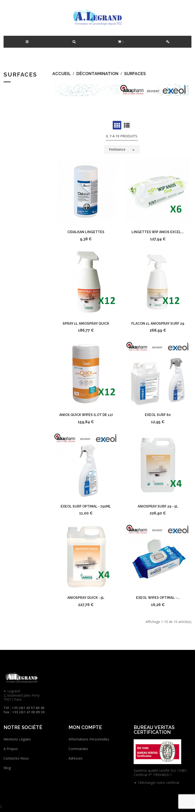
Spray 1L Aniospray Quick (86, 323)
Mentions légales (17, 739)
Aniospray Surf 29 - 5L (158, 506)
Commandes (78, 748)
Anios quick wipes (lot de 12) (86, 415)
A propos (11, 748)
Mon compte (85, 727)
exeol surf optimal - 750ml (86, 506)
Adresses (75, 758)
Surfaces (20, 74)
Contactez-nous (16, 758)
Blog (7, 768)
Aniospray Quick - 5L (85, 598)
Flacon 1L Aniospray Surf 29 (157, 323)
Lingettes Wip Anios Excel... (158, 232)
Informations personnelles (88, 739)
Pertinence (122, 150)
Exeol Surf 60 (158, 415)
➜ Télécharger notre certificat (156, 782)
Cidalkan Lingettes (85, 232)
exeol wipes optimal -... (158, 598)
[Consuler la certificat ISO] (157, 751)
